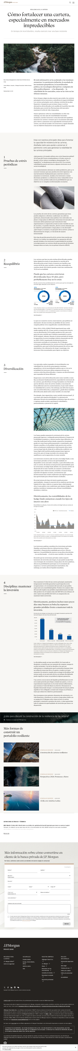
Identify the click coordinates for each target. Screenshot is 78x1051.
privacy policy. (7, 1049)
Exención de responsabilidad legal (20, 1019)
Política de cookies (66, 970)
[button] (5, 987)
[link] (21, 752)
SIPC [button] (50, 1013)
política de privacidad (26, 920)
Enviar (67, 923)
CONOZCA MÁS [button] (7, 1000)
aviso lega (14, 1023)
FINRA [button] (46, 1013)
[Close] (75, 1047)
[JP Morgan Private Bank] (12, 949)
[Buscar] (70, 2)
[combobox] (39, 882)
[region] (39, 1047)
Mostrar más (6, 833)
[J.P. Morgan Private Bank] (11, 2)
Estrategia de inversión (46, 750)
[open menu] (73, 3)
